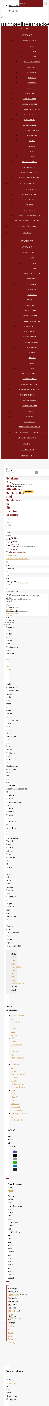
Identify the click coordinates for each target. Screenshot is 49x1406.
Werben (27, 233)
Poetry (32, 141)
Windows (32, 78)
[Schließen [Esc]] (5, 622)
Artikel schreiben (29, 194)
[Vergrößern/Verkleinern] (13, 622)
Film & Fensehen (32, 130)
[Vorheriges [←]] (5, 624)
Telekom (12, 1319)
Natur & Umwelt (29, 167)
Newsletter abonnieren (29, 215)
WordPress (32, 83)
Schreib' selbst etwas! (18, 552)
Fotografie (32, 135)
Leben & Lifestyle (32, 109)
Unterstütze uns (27, 226)
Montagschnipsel (29, 162)
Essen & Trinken (29, 99)
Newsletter (14, 1311)
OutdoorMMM (29, 120)
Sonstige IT (32, 72)
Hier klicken (23, 583)
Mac (34, 56)
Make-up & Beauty (32, 114)
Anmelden (14, 541)
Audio (32, 156)
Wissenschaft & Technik (29, 177)
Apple (32, 46)
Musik (32, 151)
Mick (10, 1190)
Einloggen (29, 199)
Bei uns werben (29, 189)
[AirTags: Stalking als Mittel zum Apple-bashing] (8, 1350)
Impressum (13, 11)
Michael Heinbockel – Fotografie (29, 220)
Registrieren (29, 210)
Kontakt (29, 205)
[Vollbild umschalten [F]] (10, 622)
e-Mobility (29, 93)
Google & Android (32, 62)
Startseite (27, 29)
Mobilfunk (32, 67)
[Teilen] (8, 622)
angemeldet (11, 1383)
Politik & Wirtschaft (29, 172)
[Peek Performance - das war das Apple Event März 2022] (8, 1360)
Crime (29, 88)
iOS (34, 51)
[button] (15, 1152)
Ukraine (18, 1319)
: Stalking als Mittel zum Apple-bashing (12, 1333)
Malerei (32, 146)
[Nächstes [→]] (8, 624)
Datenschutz (15, 6)
